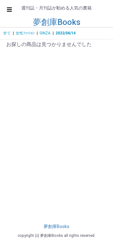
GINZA (45, 33)
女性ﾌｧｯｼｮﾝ (25, 33)
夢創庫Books (56, 22)
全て (7, 33)
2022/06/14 (66, 33)
